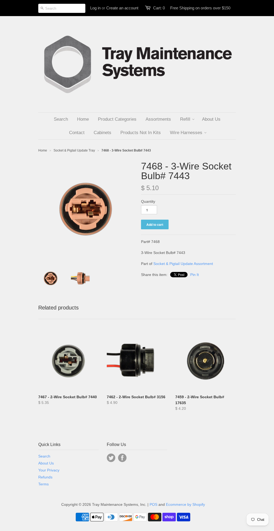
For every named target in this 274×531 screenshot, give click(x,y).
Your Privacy (48, 470)
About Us (46, 463)
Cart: (159, 8)
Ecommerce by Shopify (185, 504)
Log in (95, 8)
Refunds (45, 477)
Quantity (148, 201)
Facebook (122, 457)
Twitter (111, 457)
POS (153, 504)
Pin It (194, 274)
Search (44, 456)
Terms (43, 484)
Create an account (122, 8)
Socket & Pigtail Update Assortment (183, 263)
